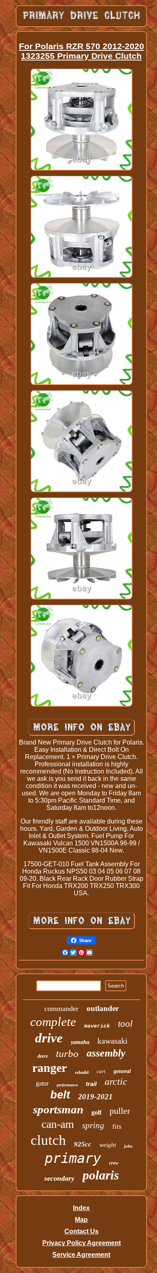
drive (49, 1038)
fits (117, 1126)
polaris (101, 1175)
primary (73, 1158)
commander (61, 1009)
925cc (82, 1144)
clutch (48, 1140)
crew (113, 1163)
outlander (103, 1008)
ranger (49, 1067)
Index (81, 1207)
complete (53, 1022)
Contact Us (81, 1231)
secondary (59, 1178)
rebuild (82, 1072)
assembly (106, 1053)
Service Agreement (81, 1254)
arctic (116, 1081)
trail (91, 1083)
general (122, 1071)
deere (42, 1056)
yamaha (80, 1042)
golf (96, 1112)
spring (93, 1125)
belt (60, 1095)
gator (42, 1083)
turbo (67, 1053)
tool (125, 1024)
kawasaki (112, 1040)
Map (81, 1219)
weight (107, 1145)
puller (119, 1111)
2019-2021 (95, 1096)
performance (67, 1085)
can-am (57, 1124)
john (128, 1146)
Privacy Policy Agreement (81, 1243)
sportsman (58, 1109)
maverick (97, 1026)
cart (101, 1071)
